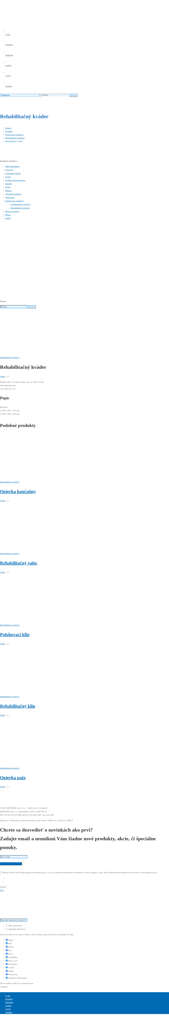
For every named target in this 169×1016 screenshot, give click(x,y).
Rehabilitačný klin (17, 706)
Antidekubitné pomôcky (21, 204)
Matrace (8, 191)
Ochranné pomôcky (13, 194)
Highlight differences (17, 929)
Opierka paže (13, 777)
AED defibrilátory (12, 166)
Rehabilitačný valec (18, 562)
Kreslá (8, 177)
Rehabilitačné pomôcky (15, 138)
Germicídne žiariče (13, 173)
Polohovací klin (14, 634)
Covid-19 (9, 170)
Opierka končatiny (18, 491)
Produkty (9, 131)
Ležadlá (8, 184)
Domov (8, 128)
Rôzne (8, 215)
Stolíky (8, 218)
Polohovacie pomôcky (14, 135)
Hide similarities (15, 926)
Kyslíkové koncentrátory (15, 180)
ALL (2, 890)
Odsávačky (10, 197)
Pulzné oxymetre (12, 211)
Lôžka (7, 187)
